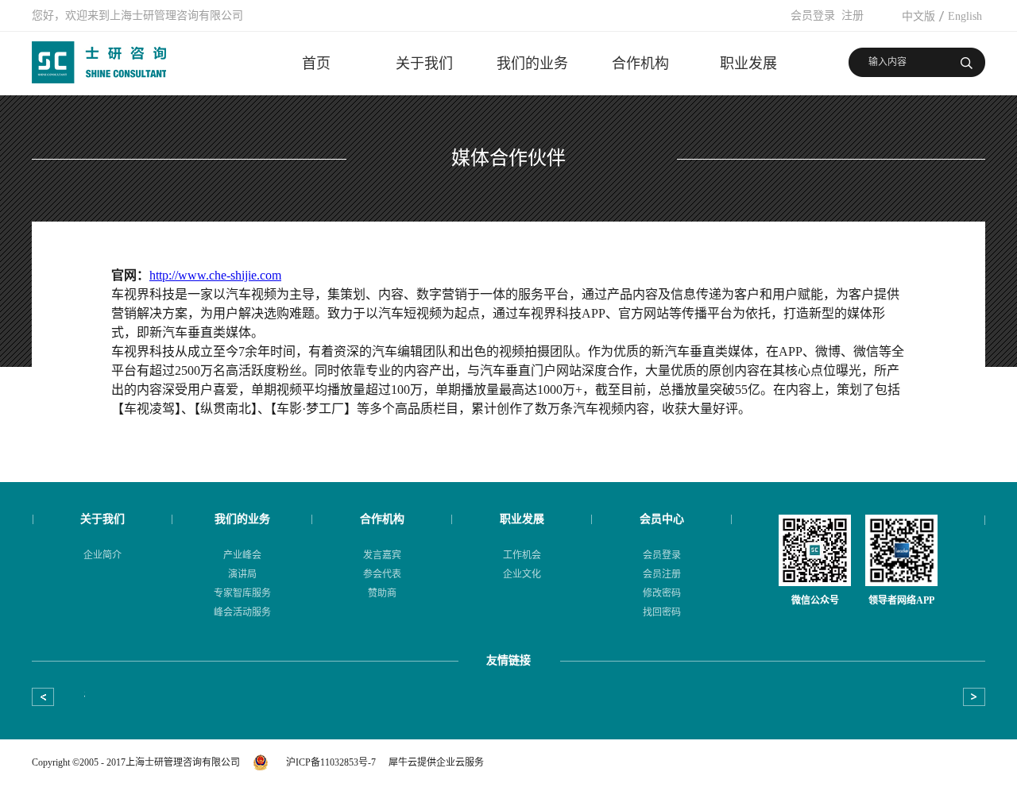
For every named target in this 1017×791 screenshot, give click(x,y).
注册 (852, 15)
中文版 (918, 16)
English (965, 16)
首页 (316, 63)
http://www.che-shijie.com (215, 275)
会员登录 (813, 15)
